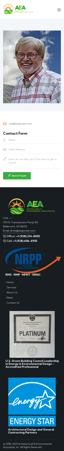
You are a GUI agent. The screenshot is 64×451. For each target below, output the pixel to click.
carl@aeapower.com (20, 123)
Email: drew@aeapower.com (19, 230)
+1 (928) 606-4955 (25, 241)
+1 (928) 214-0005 (28, 236)
